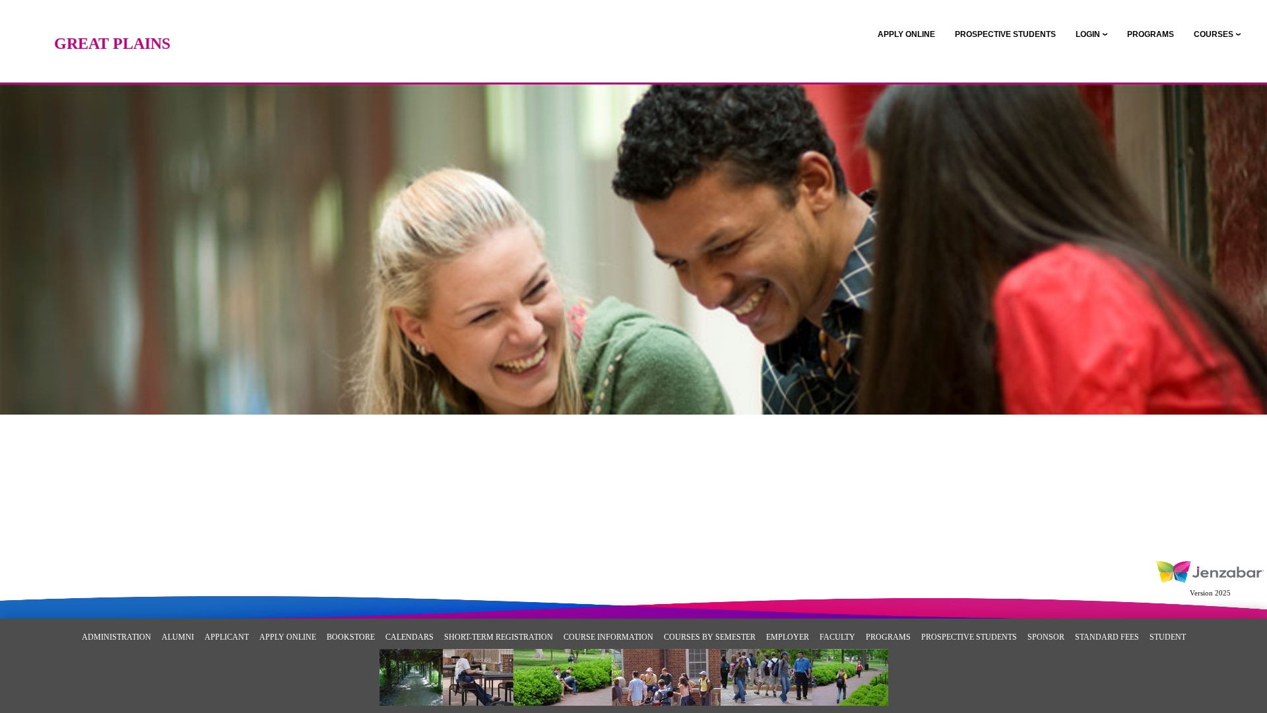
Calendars (409, 637)
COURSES (1213, 34)
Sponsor (1045, 637)
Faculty (837, 637)
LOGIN (1088, 34)
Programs (888, 637)
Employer (787, 637)
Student (1168, 637)
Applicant (227, 637)
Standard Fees (1107, 637)
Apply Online (287, 637)
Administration (116, 637)
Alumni (178, 637)
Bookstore (351, 637)
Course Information (608, 637)
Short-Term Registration (498, 637)
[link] (906, 34)
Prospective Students (969, 637)
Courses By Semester (710, 637)
